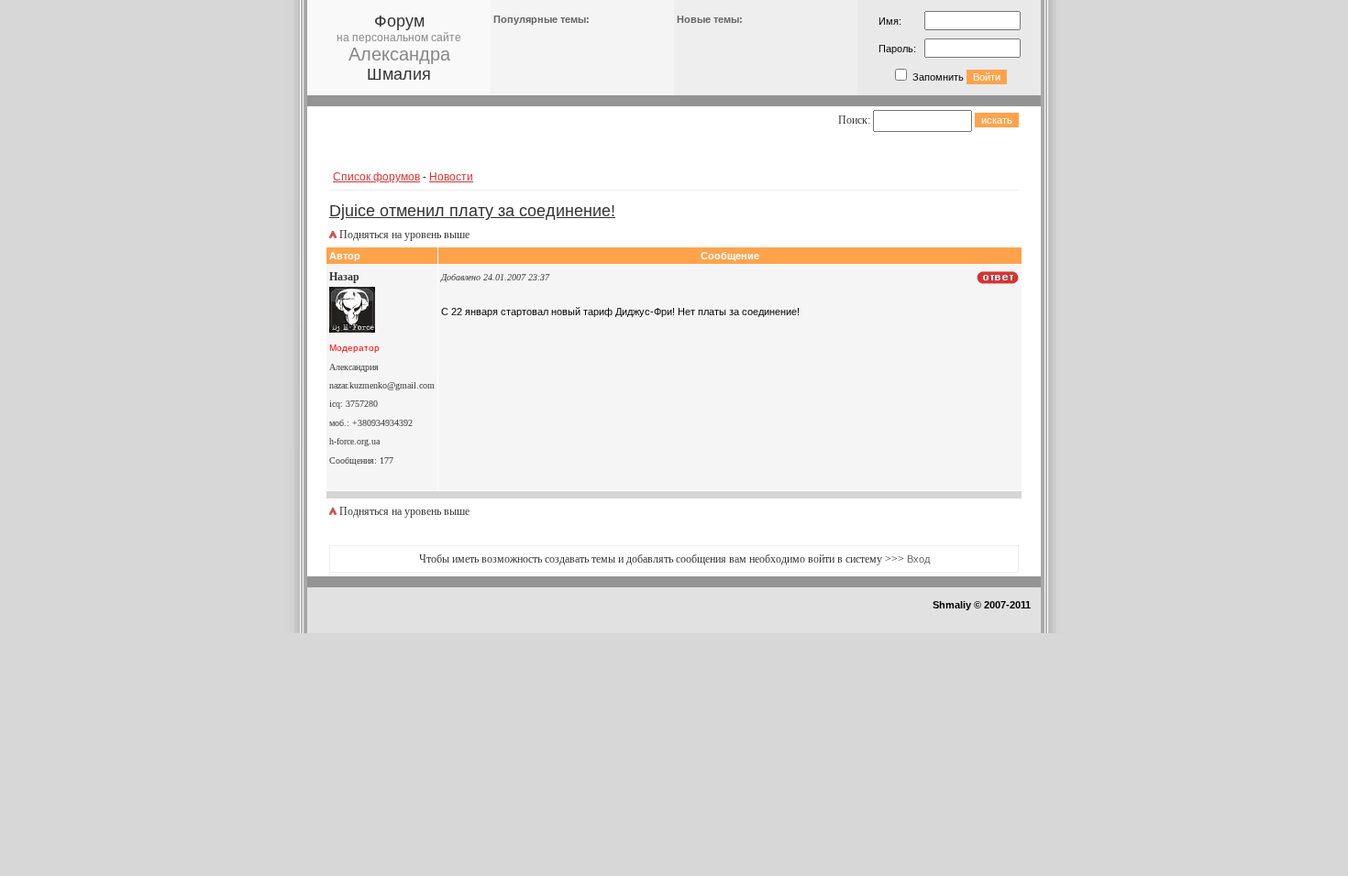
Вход (918, 558)
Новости (451, 176)
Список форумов (376, 176)
